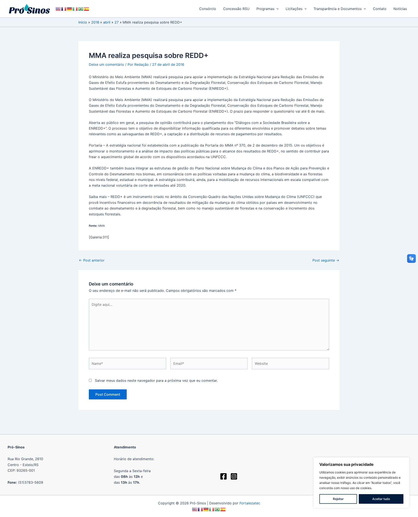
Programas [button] (265, 9)
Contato (379, 9)
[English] (58, 9)
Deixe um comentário (106, 64)
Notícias (400, 9)
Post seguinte (325, 260)
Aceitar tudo (381, 499)
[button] (276, 8)
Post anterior (91, 260)
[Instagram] (234, 476)
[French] (64, 9)
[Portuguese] (81, 9)
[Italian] (75, 9)
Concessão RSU (236, 9)
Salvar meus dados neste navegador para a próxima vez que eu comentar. (156, 380)
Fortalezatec (249, 503)
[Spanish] (86, 9)
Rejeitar (338, 499)
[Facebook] (223, 476)
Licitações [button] (294, 9)
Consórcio (207, 9)
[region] (361, 482)
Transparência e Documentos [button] (338, 9)
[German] (69, 9)
